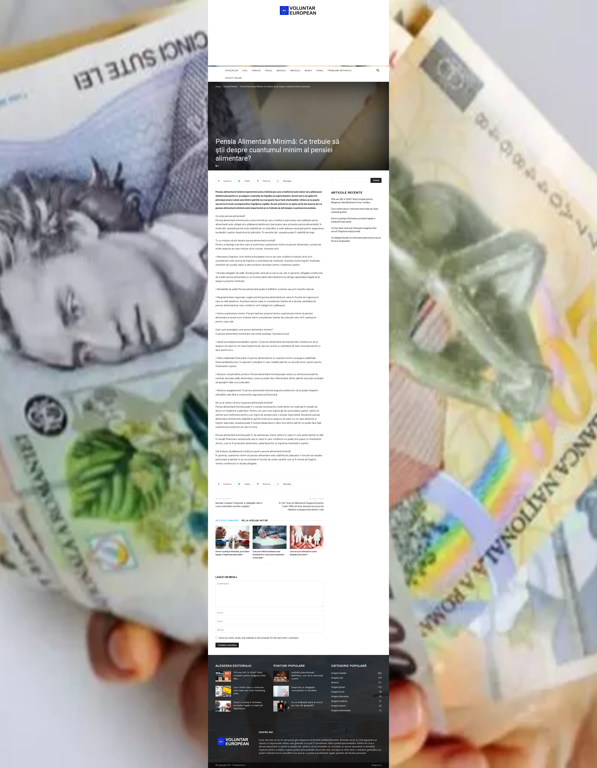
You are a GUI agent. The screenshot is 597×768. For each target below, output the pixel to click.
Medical (281, 70)
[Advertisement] (298, 43)
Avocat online (233, 78)
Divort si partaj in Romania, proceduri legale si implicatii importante (353, 220)
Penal (319, 70)
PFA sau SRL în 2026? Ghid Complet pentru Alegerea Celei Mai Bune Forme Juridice (352, 201)
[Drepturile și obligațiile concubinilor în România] (281, 691)
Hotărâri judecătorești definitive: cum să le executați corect (307, 675)
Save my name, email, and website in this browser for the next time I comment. (259, 637)
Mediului (295, 70)
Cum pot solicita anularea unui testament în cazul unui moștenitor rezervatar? (268, 554)
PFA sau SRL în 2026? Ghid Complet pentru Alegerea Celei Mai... (250, 675)
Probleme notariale (340, 70)
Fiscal (268, 70)
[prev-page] (266, 564)
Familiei (256, 70)
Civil (245, 70)
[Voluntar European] (298, 10)
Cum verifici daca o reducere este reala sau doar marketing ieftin (354, 210)
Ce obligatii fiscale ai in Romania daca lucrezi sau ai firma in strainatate (356, 239)
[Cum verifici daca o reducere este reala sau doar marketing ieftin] (223, 691)
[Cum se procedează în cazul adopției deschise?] (307, 537)
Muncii (308, 70)
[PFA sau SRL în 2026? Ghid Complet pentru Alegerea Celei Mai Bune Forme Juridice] (223, 676)
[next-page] (271, 564)
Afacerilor (231, 70)
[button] (378, 70)
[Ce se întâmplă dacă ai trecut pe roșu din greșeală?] (281, 706)
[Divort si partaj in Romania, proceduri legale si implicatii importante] (232, 537)
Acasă (218, 86)
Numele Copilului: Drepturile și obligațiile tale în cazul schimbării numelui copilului (238, 505)
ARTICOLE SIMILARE (226, 520)
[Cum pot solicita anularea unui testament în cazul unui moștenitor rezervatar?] (270, 537)
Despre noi (377, 765)
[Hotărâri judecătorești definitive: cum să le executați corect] (281, 676)
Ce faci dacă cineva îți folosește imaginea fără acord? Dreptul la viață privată (353, 230)
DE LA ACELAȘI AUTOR (255, 520)
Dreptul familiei (230, 86)
